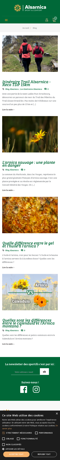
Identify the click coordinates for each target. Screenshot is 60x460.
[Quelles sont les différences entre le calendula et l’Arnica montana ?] (30, 292)
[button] (30, 448)
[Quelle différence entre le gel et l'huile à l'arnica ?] (30, 215)
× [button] (57, 414)
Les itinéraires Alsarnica (31, 88)
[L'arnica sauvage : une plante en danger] (30, 134)
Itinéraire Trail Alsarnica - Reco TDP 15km (26, 83)
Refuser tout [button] (44, 454)
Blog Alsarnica (12, 88)
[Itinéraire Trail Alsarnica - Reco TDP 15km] (30, 53)
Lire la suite (7, 109)
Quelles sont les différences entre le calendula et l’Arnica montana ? (28, 322)
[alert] (30, 435)
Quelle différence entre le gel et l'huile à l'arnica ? (28, 244)
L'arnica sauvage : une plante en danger (28, 163)
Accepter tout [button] (16, 454)
